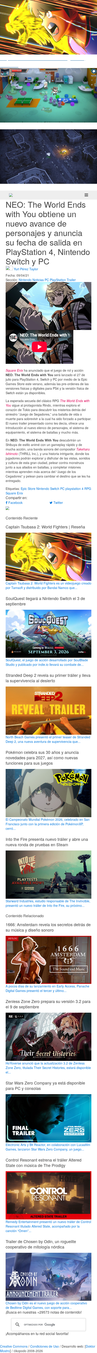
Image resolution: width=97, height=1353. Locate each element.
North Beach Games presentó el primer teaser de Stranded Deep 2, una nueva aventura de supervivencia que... (48, 739)
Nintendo (25, 279)
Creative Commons (14, 1346)
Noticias (38, 279)
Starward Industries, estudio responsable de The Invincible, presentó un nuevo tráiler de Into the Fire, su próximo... (48, 903)
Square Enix (14, 493)
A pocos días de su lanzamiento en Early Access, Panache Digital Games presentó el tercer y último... (47, 988)
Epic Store (28, 488)
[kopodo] (11, 195)
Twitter (58, 502)
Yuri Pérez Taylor (26, 268)
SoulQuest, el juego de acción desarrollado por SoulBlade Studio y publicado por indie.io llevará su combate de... (47, 662)
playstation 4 (74, 488)
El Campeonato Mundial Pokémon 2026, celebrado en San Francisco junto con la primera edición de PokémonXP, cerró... (48, 824)
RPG (87, 488)
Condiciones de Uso (44, 1346)
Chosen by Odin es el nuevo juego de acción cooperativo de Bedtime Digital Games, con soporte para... (46, 1305)
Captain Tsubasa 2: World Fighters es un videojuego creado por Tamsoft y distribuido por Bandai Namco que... (48, 585)
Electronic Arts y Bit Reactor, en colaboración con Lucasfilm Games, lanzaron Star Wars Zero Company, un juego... (48, 1146)
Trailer (71, 279)
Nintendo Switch (47, 488)
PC (47, 279)
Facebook (15, 502)
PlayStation (58, 279)
